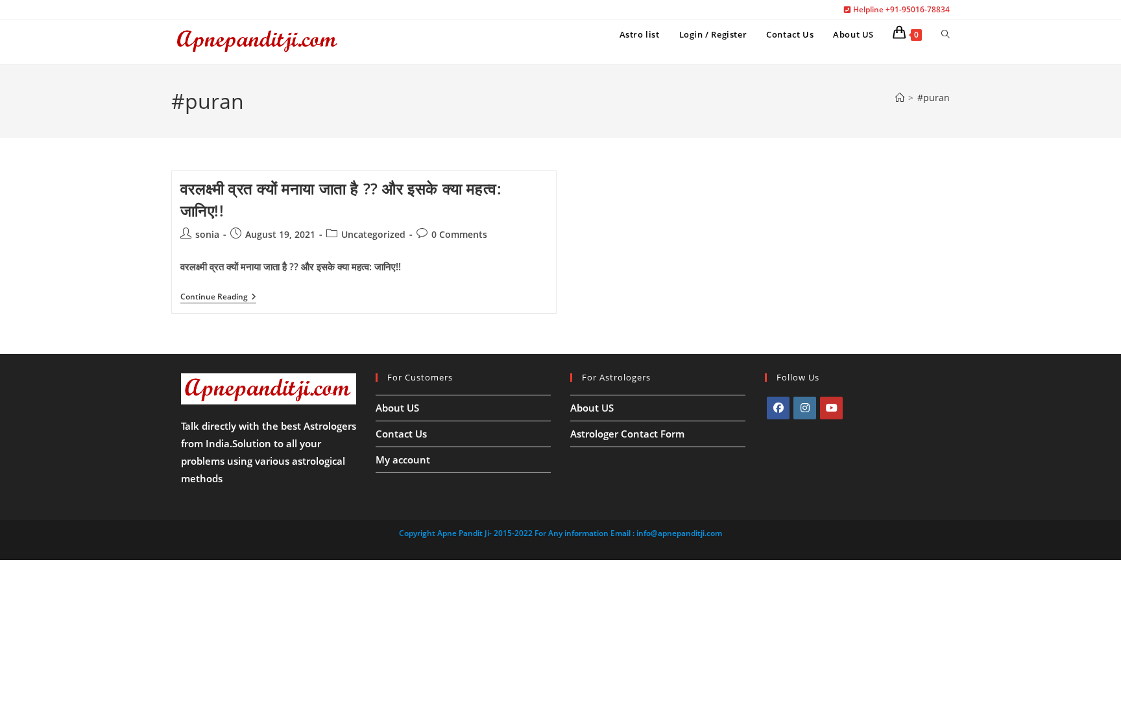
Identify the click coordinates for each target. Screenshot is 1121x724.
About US (397, 407)
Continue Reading (218, 297)
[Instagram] (804, 408)
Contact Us (401, 433)
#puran (933, 97)
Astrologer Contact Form (627, 433)
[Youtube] (831, 408)
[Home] (899, 97)
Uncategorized (373, 234)
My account (403, 459)
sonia (207, 234)
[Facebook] (778, 408)
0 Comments (459, 234)
